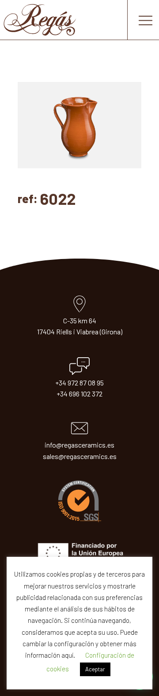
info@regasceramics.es (79, 445)
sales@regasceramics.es (80, 456)
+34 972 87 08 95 (79, 382)
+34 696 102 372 (79, 393)
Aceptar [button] (95, 669)
